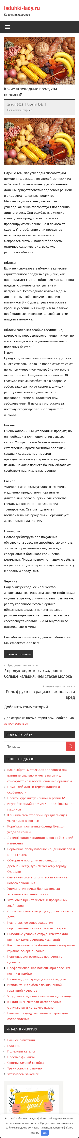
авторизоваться (16, 723)
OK (45, 1132)
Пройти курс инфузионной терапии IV (36, 798)
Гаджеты (13, 1045)
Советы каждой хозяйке (26, 1062)
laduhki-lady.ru (22, 8)
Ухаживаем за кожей (23, 1074)
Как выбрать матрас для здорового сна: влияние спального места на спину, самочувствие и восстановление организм (39, 775)
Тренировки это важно (24, 1068)
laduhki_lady (35, 104)
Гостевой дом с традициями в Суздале (36, 979)
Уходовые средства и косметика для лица (39, 996)
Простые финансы (21, 1057)
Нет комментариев (19, 110)
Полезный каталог (21, 1051)
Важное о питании (19, 654)
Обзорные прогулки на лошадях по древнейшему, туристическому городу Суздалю (36, 865)
